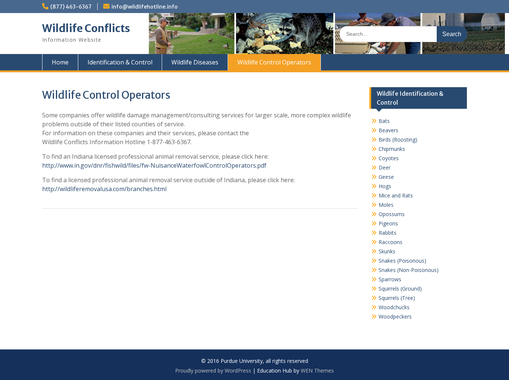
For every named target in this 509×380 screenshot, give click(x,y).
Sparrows (390, 279)
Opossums (392, 214)
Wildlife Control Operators (274, 62)
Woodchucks (394, 307)
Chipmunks (392, 148)
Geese (386, 176)
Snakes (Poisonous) (402, 260)
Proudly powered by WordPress (213, 370)
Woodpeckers (395, 316)
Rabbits (387, 232)
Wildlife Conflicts (86, 28)
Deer (385, 167)
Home (60, 62)
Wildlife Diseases (194, 62)
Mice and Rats (396, 195)
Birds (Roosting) (398, 139)
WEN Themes (317, 370)
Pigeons (388, 223)
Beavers (388, 130)
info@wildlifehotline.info (144, 6)
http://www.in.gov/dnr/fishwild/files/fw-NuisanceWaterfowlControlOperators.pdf (154, 165)
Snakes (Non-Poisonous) (409, 269)
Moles (386, 204)
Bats (384, 120)
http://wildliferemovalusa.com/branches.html (104, 189)
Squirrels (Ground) (400, 288)
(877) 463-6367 (71, 6)
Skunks (387, 251)
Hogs (385, 186)
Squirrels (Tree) (397, 297)
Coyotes (389, 158)
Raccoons (390, 242)
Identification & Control (120, 62)
